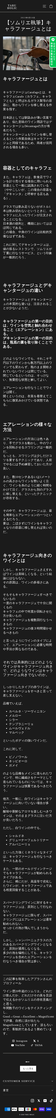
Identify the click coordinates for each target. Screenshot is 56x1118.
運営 (6, 1090)
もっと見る (28, 1068)
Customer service (19, 1081)
